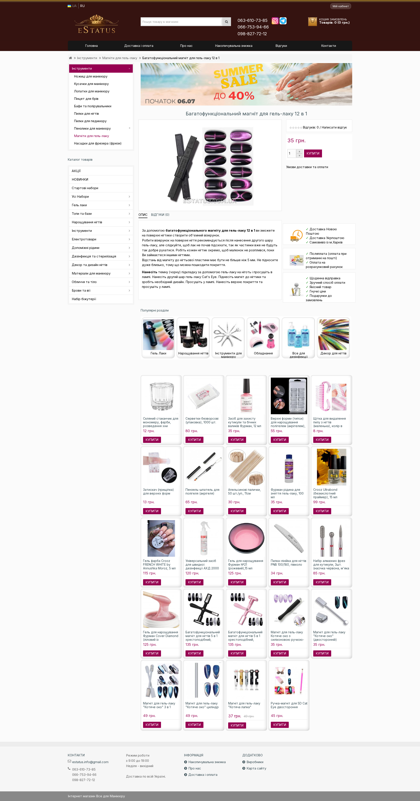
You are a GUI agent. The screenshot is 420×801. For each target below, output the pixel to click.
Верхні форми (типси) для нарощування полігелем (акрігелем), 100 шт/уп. (288, 424)
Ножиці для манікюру (90, 76)
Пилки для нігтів (86, 113)
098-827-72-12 (252, 33)
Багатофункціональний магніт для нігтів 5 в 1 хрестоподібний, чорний (203, 637)
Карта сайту (256, 768)
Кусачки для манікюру (91, 84)
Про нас (194, 768)
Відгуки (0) (160, 215)
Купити (313, 153)
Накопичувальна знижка (207, 762)
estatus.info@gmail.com (90, 762)
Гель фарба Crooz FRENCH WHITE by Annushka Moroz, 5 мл (159, 564)
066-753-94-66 (253, 27)
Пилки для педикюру (90, 121)
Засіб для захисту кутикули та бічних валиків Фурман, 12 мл (244, 422)
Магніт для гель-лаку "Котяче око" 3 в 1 (159, 705)
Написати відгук (334, 127)
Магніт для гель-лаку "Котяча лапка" (244, 705)
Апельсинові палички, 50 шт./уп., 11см (244, 491)
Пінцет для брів (86, 99)
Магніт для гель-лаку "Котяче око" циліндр (202, 705)
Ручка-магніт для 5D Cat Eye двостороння (289, 705)
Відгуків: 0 (311, 127)
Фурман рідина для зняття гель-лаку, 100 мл (287, 493)
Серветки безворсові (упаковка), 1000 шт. (202, 420)
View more (246, 84)
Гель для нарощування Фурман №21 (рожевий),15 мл (245, 564)
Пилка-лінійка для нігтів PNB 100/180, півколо (288, 562)
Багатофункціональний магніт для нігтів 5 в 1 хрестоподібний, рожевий (245, 637)
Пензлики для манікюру (92, 128)
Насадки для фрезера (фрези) (98, 143)
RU (82, 6)
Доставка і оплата (202, 775)
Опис (142, 215)
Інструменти (87, 58)
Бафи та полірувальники (92, 106)
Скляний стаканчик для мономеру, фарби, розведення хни (160, 422)
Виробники (255, 762)
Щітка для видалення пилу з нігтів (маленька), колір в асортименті (329, 424)
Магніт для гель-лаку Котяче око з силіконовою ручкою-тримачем (287, 637)
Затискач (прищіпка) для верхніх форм (158, 491)
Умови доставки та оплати (307, 167)
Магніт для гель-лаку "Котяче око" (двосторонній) (329, 635)
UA (74, 6)
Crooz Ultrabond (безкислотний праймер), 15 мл (325, 493)
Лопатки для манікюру (91, 91)
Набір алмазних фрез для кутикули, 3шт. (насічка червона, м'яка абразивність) (331, 566)
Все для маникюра (96, 24)
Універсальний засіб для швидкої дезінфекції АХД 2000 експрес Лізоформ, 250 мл (203, 568)
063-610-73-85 (253, 20)
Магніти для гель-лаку (119, 58)
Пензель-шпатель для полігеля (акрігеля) (202, 491)
